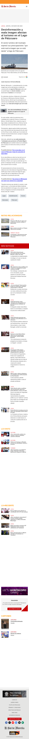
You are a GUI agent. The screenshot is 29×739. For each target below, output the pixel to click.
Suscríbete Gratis (14, 609)
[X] (9, 722)
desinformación (13, 195)
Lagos (4, 195)
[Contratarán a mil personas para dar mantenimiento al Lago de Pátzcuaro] (5, 234)
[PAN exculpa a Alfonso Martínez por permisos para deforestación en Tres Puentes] (5, 377)
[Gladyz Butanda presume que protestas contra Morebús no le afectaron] (5, 322)
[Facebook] (6, 722)
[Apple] (19, 722)
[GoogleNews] (16, 722)
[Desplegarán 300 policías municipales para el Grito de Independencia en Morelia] (5, 358)
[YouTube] (13, 722)
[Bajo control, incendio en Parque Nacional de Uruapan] (5, 228)
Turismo (23, 195)
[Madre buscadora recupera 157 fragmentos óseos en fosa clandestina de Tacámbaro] (5, 525)
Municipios (5, 200)
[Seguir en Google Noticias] (26, 77)
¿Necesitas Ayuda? (14, 719)
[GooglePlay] (22, 722)
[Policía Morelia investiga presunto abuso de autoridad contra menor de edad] (5, 416)
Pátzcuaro (14, 200)
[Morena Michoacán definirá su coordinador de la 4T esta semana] (5, 510)
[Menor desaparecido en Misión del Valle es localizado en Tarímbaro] (5, 533)
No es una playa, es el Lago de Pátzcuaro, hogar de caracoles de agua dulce (13, 151)
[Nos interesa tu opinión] (14, 694)
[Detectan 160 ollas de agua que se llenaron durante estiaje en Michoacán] (5, 221)
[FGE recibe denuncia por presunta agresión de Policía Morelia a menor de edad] (5, 256)
